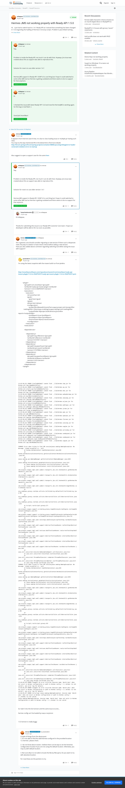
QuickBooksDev (97, 67)
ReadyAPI (25, 8)
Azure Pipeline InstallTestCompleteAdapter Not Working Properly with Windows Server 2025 (99, 72)
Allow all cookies (113, 782)
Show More (16, 32)
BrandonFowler (99, 76)
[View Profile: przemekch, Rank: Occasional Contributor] (20, 259)
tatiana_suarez (97, 40)
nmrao (18, 134)
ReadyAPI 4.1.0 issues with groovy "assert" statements (99, 29)
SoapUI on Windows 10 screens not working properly (97, 64)
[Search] (101, 3)
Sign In (113, 3)
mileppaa (20, 16)
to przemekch (45, 732)
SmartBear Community (15, 8)
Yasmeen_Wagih (98, 59)
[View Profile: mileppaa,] (15, 45)
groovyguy (96, 32)
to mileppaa (43, 212)
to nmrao (27, 44)
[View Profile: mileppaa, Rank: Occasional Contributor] (13, 17)
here (47, 155)
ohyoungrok (96, 24)
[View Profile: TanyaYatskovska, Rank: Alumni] (18, 213)
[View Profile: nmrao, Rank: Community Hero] (13, 135)
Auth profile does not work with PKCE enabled (97, 37)
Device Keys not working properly (96, 57)
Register (106, 3)
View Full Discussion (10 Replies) (21, 129)
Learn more (17, 784)
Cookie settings (97, 782)
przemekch (26, 259)
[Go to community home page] (16, 3)
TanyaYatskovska (26, 212)
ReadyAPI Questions (34, 8)
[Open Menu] (114, 8)
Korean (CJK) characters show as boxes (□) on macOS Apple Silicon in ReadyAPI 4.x (99, 21)
